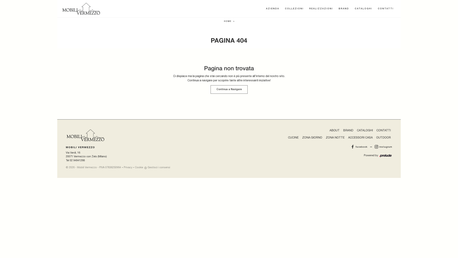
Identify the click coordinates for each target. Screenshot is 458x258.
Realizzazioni (321, 9)
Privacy (128, 167)
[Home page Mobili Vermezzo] (81, 9)
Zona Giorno (312, 137)
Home (228, 21)
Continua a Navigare (229, 89)
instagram (385, 147)
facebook (361, 147)
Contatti (386, 9)
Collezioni (294, 9)
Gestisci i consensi (159, 167)
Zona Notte (335, 137)
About (335, 130)
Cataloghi (363, 9)
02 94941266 (77, 160)
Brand (344, 9)
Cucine (293, 137)
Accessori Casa (360, 137)
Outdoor (383, 137)
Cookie (139, 167)
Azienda (272, 9)
